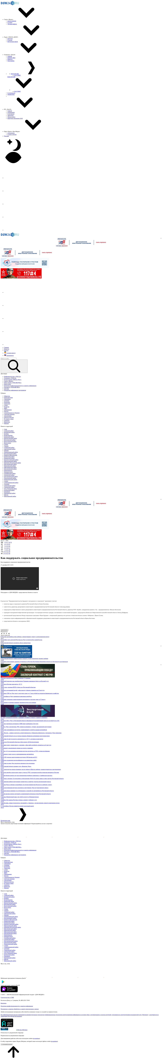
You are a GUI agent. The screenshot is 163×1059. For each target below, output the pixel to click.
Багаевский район (9, 432)
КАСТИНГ (17, 75)
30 (9, 553)
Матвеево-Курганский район (12, 462)
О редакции (10, 114)
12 (6, 546)
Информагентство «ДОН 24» (12, 376)
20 (7, 548)
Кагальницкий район (10, 453)
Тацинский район (9, 487)
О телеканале (11, 93)
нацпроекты (10, 355)
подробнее (36, 1038)
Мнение (6, 423)
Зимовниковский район (11, 452)
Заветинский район (9, 449)
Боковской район (9, 437)
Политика (7, 402)
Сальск (6, 481)
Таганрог (6, 484)
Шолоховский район (10, 496)
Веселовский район (9, 440)
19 (7, 546)
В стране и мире (8, 419)
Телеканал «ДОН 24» (10, 378)
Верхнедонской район (10, 438)
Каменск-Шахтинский (10, 455)
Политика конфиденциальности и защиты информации (20, 385)
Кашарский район (9, 458)
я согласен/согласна (6, 1044)
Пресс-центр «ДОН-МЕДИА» (12, 382)
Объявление (11, 94)
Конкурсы (7, 422)
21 (7, 550)
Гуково (6, 444)
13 (6, 548)
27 (9, 548)
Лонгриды (10, 115)
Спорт (6, 405)
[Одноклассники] (4, 633)
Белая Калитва (8, 435)
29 (9, 551)
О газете (9, 22)
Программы (10, 60)
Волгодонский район (10, 441)
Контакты (3, 1003)
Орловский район (9, 475)
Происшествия (8, 397)
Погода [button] (6, 350)
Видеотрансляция (12, 41)
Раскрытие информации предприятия (15, 390)
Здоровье (6, 400)
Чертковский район (9, 493)
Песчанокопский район (11, 476)
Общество (7, 396)
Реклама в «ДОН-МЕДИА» (12, 387)
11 (6, 544)
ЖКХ (5, 408)
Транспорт (7, 403)
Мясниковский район (10, 467)
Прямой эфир (11, 57)
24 (9, 542)
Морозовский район (10, 466)
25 (9, 544)
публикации (11, 112)
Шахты (6, 494)
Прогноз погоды (9, 417)
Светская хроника (9, 414)
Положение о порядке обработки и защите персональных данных (20, 1009)
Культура (6, 406)
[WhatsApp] (6, 633)
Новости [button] (6, 349)
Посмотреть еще (5, 820)
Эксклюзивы (8, 416)
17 (7, 542)
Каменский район (9, 456)
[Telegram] (9, 633)
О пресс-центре (11, 134)
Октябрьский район (10, 473)
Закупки (6, 388)
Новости (9, 59)
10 (6, 542)
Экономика (7, 399)
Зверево (6, 450)
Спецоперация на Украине (12, 413)
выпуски (10, 38)
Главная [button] (6, 347)
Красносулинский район (11, 459)
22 (7, 551)
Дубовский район (9, 447)
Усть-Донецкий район (10, 488)
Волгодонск (7, 443)
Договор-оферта (12, 24)
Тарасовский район (9, 485)
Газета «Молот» (8, 381)
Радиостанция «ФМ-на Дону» (12, 379)
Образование (8, 409)
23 (7, 553)
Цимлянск (7, 491)
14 (6, 550)
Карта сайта (7, 384)
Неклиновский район (10, 469)
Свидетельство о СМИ (7, 997)
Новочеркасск (8, 470)
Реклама (6, 136)
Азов (5, 429)
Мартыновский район (10, 461)
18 (7, 544)
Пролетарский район (10, 478)
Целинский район (9, 490)
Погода (6, 411)
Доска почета (11, 117)
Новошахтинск (8, 472)
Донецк (6, 446)
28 (9, 550)
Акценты (6, 420)
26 (9, 546)
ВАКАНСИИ (15, 74)
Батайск (6, 434)
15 (6, 551)
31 (11, 542)
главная (9, 56)
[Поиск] (14, 366)
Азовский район (9, 430)
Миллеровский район (10, 464)
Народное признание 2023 (15, 118)
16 (6, 553)
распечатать (4, 630)
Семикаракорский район (11, 482)
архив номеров (11, 21)
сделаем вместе (10, 353)
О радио (9, 40)
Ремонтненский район (10, 479)
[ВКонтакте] (2, 633)
